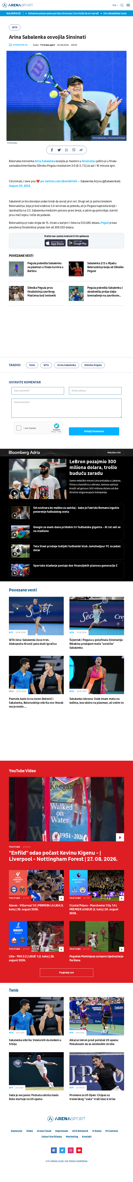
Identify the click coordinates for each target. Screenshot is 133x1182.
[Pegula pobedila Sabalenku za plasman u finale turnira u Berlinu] (16, 268)
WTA (14, 27)
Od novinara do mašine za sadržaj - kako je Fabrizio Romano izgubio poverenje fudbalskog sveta (76, 510)
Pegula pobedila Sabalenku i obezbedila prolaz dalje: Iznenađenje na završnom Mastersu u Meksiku (105, 292)
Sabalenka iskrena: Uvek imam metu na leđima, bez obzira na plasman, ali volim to (96, 701)
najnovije (16, 1131)
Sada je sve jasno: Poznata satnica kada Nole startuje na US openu (33, 1097)
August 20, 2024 (19, 186)
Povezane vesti (21, 256)
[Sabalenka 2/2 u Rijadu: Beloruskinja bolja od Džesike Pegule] (76, 268)
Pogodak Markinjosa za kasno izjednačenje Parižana (96, 958)
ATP (11, 632)
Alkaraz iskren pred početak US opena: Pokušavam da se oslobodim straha (94, 1042)
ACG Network (80, 1131)
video (29, 1131)
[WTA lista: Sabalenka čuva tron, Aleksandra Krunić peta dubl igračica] (36, 616)
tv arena (52, 1161)
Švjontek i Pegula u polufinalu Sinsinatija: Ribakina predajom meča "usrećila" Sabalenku (96, 644)
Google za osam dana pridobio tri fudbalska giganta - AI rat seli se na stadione (77, 529)
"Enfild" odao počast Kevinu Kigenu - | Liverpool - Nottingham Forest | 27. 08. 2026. (63, 856)
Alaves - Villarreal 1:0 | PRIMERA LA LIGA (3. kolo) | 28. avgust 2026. (36, 907)
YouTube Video (22, 771)
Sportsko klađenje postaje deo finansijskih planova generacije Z (75, 566)
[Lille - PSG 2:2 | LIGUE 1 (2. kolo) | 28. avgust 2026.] (36, 936)
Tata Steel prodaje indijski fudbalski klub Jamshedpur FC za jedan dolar (77, 548)
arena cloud (44, 1131)
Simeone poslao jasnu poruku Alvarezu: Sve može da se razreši (49, 13)
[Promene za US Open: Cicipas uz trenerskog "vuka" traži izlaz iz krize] (96, 1071)
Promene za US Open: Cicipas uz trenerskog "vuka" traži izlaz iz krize (92, 1097)
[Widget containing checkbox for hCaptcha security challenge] (38, 428)
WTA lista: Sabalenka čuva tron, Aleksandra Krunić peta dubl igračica (32, 642)
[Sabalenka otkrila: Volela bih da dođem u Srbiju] (36, 1016)
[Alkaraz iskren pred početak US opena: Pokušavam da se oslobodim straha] (96, 1016)
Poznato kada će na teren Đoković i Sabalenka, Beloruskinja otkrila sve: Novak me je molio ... (36, 703)
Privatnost (111, 1131)
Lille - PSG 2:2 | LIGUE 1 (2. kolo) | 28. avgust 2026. (31, 958)
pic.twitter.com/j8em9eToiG (58, 181)
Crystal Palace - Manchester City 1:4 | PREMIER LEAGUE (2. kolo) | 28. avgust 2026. (93, 909)
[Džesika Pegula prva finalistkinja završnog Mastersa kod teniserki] (16, 293)
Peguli (105, 223)
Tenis (32, 365)
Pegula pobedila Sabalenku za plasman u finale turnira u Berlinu (45, 267)
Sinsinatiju (89, 161)
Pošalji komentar (94, 431)
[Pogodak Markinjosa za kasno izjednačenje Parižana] (96, 936)
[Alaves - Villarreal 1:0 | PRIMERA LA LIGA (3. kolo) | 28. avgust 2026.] (36, 885)
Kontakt (87, 1136)
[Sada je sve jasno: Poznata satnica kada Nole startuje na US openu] (36, 1071)
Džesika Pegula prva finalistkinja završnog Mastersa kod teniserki (41, 291)
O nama (96, 1131)
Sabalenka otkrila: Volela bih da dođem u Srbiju (35, 1042)
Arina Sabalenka (45, 161)
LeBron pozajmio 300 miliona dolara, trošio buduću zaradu (93, 467)
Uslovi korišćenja (52, 1136)
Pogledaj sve (114, 453)
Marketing (72, 1136)
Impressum (61, 1131)
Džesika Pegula (93, 365)
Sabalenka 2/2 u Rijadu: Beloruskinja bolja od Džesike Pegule (105, 267)
